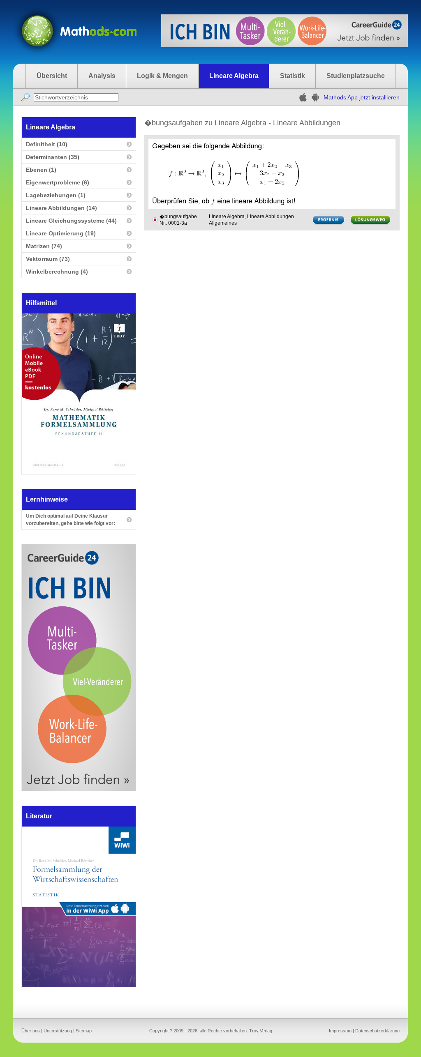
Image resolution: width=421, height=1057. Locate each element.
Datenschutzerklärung (377, 1030)
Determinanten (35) (52, 157)
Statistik (292, 75)
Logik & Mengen (162, 75)
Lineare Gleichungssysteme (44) (71, 220)
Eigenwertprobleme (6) (57, 182)
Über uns (30, 1030)
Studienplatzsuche (355, 75)
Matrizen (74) (44, 246)
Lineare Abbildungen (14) (61, 208)
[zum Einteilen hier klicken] (155, 219)
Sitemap (84, 1030)
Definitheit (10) (46, 144)
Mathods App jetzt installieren (362, 97)
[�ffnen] (79, 984)
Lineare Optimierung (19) (61, 233)
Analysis (102, 75)
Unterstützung (58, 1030)
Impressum (340, 1030)
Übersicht (52, 75)
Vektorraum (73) (48, 259)
